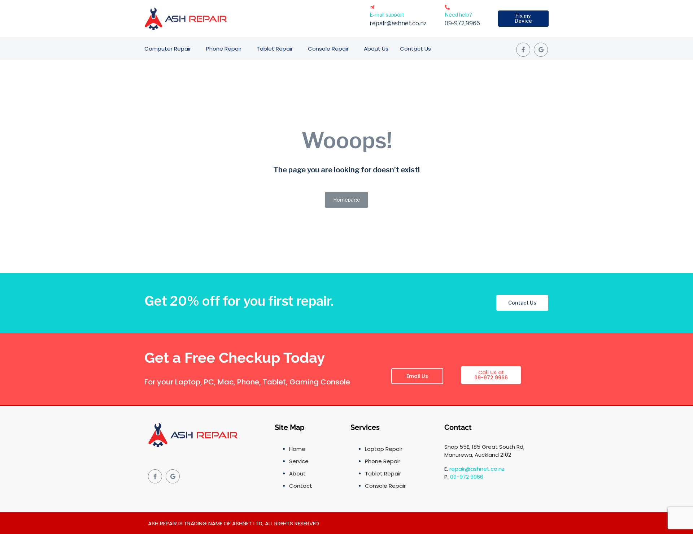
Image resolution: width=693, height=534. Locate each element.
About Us (376, 48)
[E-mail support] (372, 7)
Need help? (458, 15)
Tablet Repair (275, 48)
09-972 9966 (466, 477)
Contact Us (415, 48)
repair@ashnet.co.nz (477, 469)
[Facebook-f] (523, 50)
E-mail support (387, 15)
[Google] (541, 50)
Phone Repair (223, 48)
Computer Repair (167, 48)
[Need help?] (447, 7)
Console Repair (328, 48)
